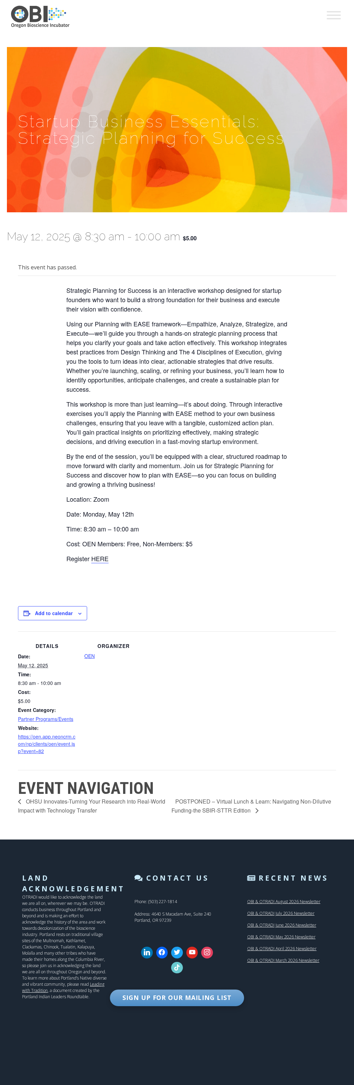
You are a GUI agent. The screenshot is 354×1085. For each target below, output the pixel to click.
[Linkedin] (147, 952)
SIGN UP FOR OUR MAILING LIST (176, 997)
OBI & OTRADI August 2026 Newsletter (283, 902)
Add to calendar (54, 613)
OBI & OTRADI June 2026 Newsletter (281, 925)
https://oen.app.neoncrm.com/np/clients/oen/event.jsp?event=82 (46, 743)
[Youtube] (192, 952)
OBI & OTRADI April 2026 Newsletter (282, 949)
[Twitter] (177, 952)
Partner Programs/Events (45, 718)
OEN (89, 655)
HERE (100, 558)
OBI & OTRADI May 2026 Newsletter (281, 937)
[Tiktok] (177, 967)
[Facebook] (162, 952)
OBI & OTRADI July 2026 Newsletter (281, 913)
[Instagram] (207, 952)
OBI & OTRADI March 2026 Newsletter (283, 960)
